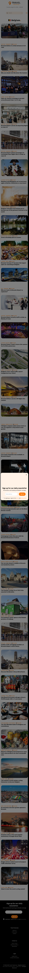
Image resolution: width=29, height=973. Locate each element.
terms (17, 498)
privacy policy (23, 498)
